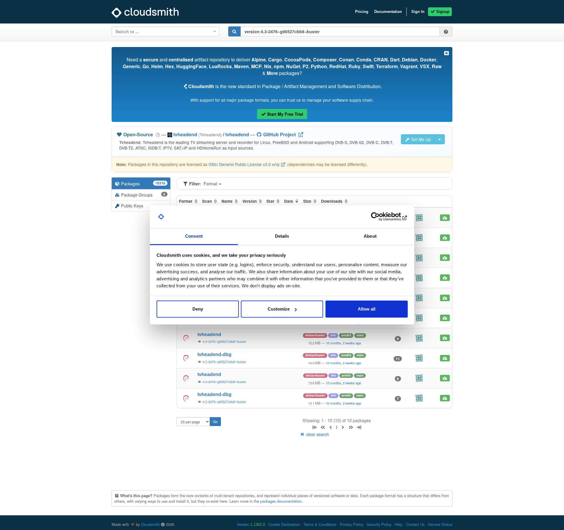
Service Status (440, 524)
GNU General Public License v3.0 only (244, 164)
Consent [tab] (194, 236)
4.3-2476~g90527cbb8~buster (224, 341)
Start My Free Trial (284, 114)
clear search (317, 434)
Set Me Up (420, 139)
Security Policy (379, 524)
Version (251, 524)
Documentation (388, 11)
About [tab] (370, 236)
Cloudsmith (150, 524)
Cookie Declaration (284, 524)
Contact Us (415, 524)
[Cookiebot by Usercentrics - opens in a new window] (382, 216)
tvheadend (237, 134)
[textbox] (163, 31)
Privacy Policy (351, 524)
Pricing (361, 11)
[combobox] (165, 31)
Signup (442, 11)
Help (398, 524)
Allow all (366, 308)
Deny (197, 308)
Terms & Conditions (319, 524)
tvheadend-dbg (214, 354)
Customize (279, 308)
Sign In (417, 11)
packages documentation (281, 501)
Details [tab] (282, 236)
